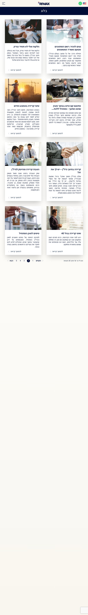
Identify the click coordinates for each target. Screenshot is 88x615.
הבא (11, 261)
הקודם (38, 261)
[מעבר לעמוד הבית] (44, 3)
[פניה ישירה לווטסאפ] (80, 3)
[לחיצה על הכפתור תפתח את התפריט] (3, 3)
